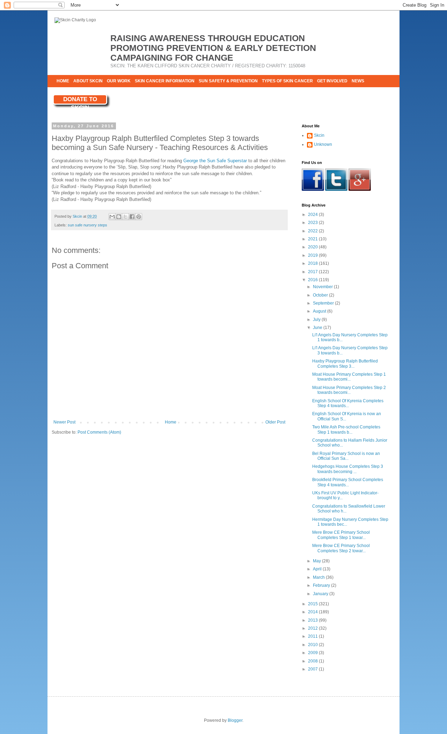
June (318, 327)
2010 (313, 644)
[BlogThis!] (118, 216)
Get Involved (332, 80)
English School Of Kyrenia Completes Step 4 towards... (347, 403)
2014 (313, 611)
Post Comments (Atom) (99, 432)
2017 (313, 271)
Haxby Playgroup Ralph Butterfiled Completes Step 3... (345, 363)
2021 (313, 239)
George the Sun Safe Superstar (215, 160)
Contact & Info (74, 93)
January (321, 593)
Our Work (119, 80)
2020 (313, 247)
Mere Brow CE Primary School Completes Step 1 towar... (341, 535)
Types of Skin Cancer (287, 80)
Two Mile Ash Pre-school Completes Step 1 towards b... (346, 429)
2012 (313, 628)
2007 (313, 669)
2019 (313, 255)
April (318, 569)
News (358, 80)
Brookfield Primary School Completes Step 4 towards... (347, 482)
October (321, 295)
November (323, 286)
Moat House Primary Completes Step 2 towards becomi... (349, 390)
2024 (313, 214)
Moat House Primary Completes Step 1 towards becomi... (349, 377)
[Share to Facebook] (132, 216)
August (320, 311)
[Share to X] (125, 216)
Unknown (323, 144)
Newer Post (64, 422)
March (319, 577)
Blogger (235, 720)
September (324, 303)
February (322, 585)
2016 (313, 279)
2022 (313, 231)
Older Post (275, 422)
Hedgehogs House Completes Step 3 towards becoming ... (347, 469)
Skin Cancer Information (165, 80)
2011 (313, 636)
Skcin (319, 135)
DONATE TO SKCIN (80, 100)
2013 (313, 620)
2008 (313, 661)
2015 (313, 603)
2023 (313, 222)
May (317, 561)
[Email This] (112, 216)
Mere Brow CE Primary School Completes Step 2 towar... (341, 548)
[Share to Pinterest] (138, 216)
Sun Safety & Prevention (228, 80)
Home (63, 80)
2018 (313, 263)
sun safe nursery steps (87, 225)
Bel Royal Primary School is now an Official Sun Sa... (346, 456)
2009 (313, 652)
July (317, 319)
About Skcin (88, 80)
